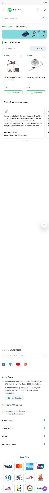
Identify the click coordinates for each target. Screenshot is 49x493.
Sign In (45, 2)
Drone (10, 26)
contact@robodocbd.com (15, 414)
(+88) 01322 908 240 (14, 405)
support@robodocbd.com (15, 411)
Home (4, 26)
